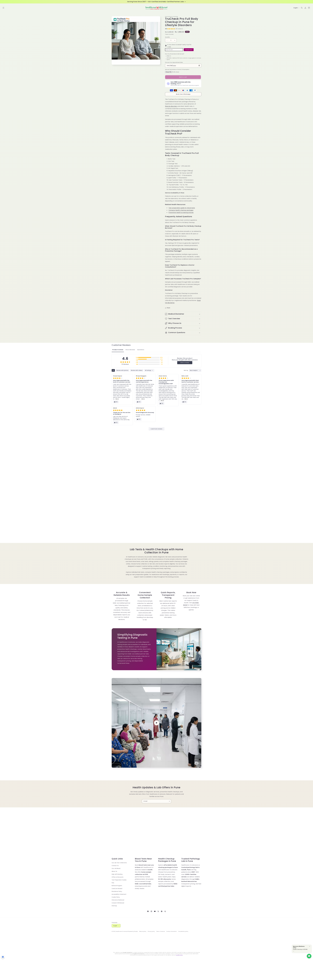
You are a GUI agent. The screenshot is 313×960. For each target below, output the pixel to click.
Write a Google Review (156, 841)
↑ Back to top (156, 528)
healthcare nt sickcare (122, 931)
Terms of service (160, 931)
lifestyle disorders (171, 106)
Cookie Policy (116, 897)
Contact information (171, 931)
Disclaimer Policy (117, 891)
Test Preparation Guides (119, 880)
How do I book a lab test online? (156, 516)
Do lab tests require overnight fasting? (156, 460)
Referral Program (117, 886)
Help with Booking (117, 874)
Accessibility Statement (119, 894)
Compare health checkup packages (181, 210)
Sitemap (114, 906)
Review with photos (122, 370)
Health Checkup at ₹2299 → (300, 949)
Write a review (184, 362)
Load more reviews (156, 429)
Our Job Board (116, 868)
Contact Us (115, 865)
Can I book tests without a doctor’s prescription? (156, 479)
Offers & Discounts (117, 877)
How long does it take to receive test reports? (156, 472)
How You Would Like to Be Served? (174, 54)
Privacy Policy (176, 950)
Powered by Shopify (133, 931)
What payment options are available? (156, 497)
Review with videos (136, 370)
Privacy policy (151, 931)
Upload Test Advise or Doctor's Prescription (177, 69)
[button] (3, 8)
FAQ (113, 883)
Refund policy (142, 931)
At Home (184, 58)
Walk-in (169, 56)
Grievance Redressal (118, 900)
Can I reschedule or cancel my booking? (156, 510)
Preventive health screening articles (181, 212)
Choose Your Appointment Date (174, 62)
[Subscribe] (169, 801)
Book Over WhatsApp (183, 94)
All (113, 370)
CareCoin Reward (117, 888)
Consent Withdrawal (118, 903)
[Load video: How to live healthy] (156, 723)
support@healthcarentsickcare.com (149, 950)
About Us (114, 871)
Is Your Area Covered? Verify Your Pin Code (179, 46)
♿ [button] (3, 957)
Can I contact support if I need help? (156, 523)
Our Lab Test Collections (119, 863)
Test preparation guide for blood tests (182, 208)
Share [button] (168, 308)
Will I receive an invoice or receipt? (156, 504)
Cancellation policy (183, 931)
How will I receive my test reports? (156, 485)
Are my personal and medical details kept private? (156, 491)
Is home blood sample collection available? (156, 466)
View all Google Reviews (156, 845)
